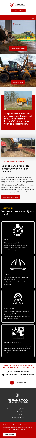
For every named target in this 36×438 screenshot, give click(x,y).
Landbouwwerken (18, 48)
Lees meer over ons (10, 197)
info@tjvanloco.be (18, 417)
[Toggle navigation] (33, 17)
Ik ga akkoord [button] (9, 434)
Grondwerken (18, 82)
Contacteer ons (18, 10)
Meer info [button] (23, 430)
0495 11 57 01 (18, 412)
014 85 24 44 (18, 414)
